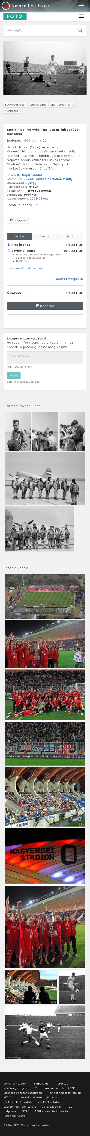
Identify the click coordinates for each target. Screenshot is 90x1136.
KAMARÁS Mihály (60, 179)
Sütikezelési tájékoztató (51, 1111)
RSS (69, 1106)
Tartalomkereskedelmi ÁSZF (55, 1088)
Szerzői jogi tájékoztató (19, 1106)
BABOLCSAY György (21, 183)
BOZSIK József (35, 179)
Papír (70, 236)
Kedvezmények (68, 279)
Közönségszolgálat (16, 1088)
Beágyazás (20, 220)
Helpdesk (10, 1111)
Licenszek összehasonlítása (26, 268)
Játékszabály (51, 1106)
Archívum (31, 5)
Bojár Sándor (32, 175)
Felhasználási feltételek (64, 1092)
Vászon (45, 236)
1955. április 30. (36, 140)
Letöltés (19, 236)
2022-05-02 (39, 198)
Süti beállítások (14, 1116)
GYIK (25, 1111)
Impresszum (62, 1083)
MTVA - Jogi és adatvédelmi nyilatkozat (31, 1097)
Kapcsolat (41, 1083)
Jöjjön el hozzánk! (16, 1083)
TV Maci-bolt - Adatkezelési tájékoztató (31, 1102)
